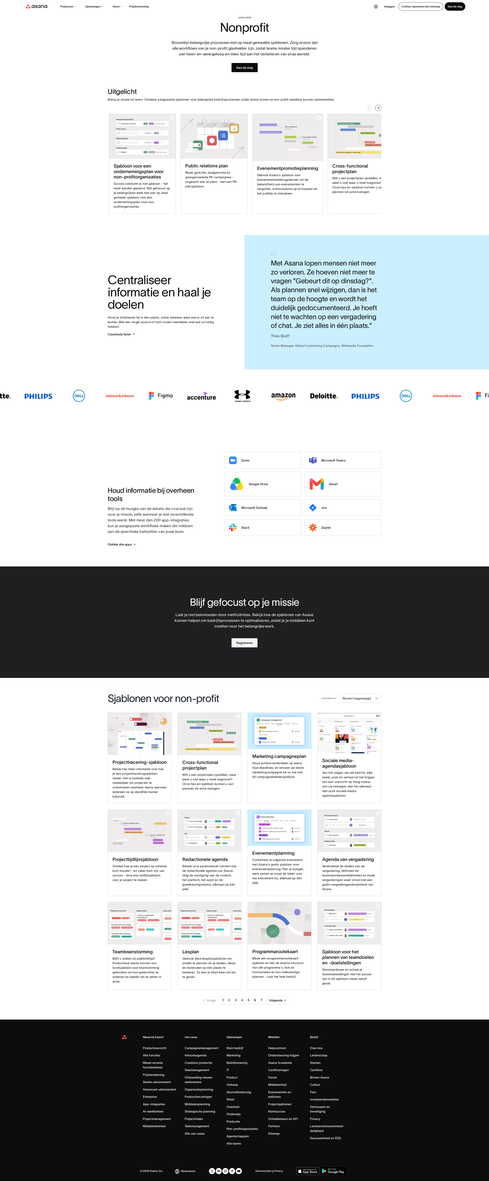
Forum (272, 1077)
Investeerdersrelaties (324, 1099)
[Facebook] (232, 1171)
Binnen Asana (319, 1077)
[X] (212, 1171)
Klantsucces (276, 1111)
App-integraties (154, 1104)
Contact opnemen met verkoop (421, 6)
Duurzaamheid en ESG (325, 1138)
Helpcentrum (277, 1048)
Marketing (233, 1055)
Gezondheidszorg (239, 1092)
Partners (274, 1126)
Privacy (315, 1118)
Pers (313, 1092)
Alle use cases (195, 1133)
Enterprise (150, 1096)
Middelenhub (277, 1084)
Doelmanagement (197, 1070)
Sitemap (274, 1133)
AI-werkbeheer (153, 1111)
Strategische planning (200, 1111)
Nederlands (188, 1171)
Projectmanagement (157, 1118)
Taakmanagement (197, 1126)
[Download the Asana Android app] (333, 1171)
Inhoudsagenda (195, 1055)
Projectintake (194, 1118)
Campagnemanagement (201, 1048)
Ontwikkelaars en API (283, 1118)
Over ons (316, 1048)
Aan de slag (455, 6)
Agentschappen (238, 1136)
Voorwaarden (263, 1170)
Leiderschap (318, 1055)
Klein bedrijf (235, 1048)
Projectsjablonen (279, 1104)
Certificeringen (278, 1070)
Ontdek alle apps (120, 544)
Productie (233, 1121)
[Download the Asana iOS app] (307, 1171)
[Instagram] (225, 1171)
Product (232, 1077)
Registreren (244, 643)
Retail (230, 1099)
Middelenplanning (197, 1104)
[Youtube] (239, 1171)
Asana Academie (280, 1062)
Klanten (315, 1062)
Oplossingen (93, 6)
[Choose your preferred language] (376, 6)
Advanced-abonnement (159, 1089)
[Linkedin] (219, 1171)
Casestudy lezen (119, 334)
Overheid (233, 1106)
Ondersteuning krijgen (283, 1055)
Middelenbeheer (154, 1126)
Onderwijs (234, 1114)
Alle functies (151, 1055)
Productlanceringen (198, 1096)
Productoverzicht (154, 1048)
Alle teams (234, 1143)
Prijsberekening (139, 6)
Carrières (316, 1070)
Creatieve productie (198, 1062)
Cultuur (315, 1084)
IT (228, 1070)
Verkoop (232, 1084)
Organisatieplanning (199, 1089)
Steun (116, 6)
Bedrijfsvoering (237, 1062)
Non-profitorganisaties (242, 1128)
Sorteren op (328, 698)
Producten (66, 6)
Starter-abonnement (157, 1082)
